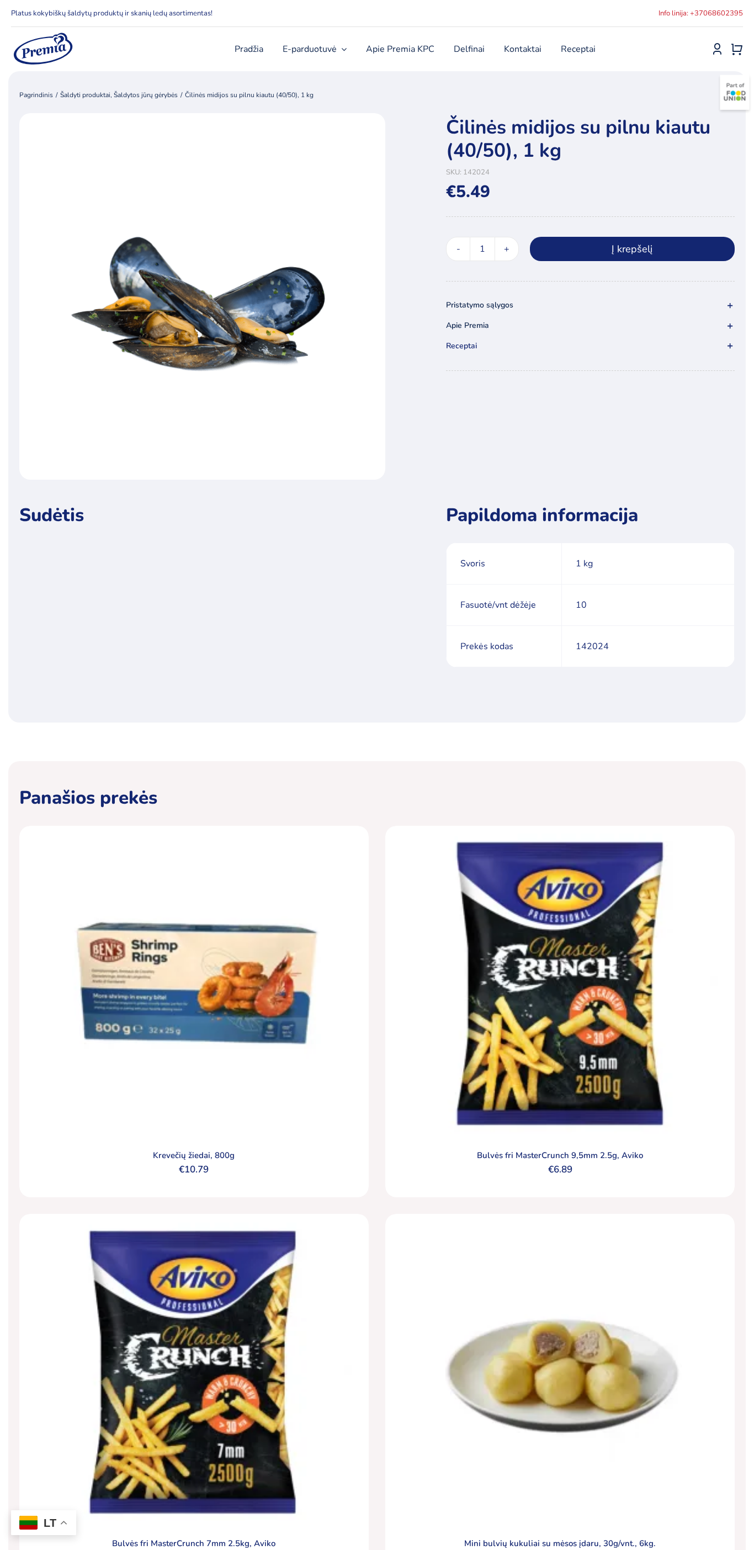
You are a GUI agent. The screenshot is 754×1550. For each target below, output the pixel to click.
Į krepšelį (632, 249)
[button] (590, 305)
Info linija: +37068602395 (701, 13)
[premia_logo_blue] (43, 36)
